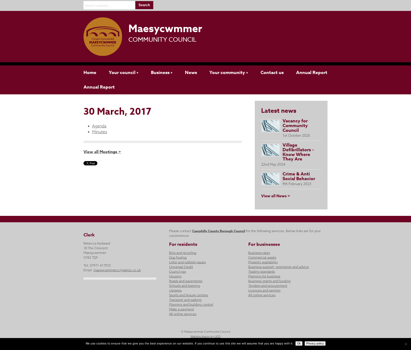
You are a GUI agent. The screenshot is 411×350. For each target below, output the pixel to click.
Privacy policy (315, 343)
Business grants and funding (269, 281)
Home (89, 72)
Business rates (259, 253)
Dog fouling (178, 257)
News (191, 72)
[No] (406, 344)
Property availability (263, 262)
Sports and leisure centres (188, 295)
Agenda (99, 126)
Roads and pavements (185, 281)
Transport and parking (185, 300)
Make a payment (181, 309)
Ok (299, 343)
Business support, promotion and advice (278, 267)
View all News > (275, 196)
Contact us (272, 72)
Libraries (175, 290)
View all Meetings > (102, 152)
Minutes (99, 131)
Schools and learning (184, 286)
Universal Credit (181, 267)
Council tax (177, 272)
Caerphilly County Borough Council (218, 231)
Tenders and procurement (267, 286)
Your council (122, 72)
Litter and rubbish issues (187, 262)
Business (160, 72)
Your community (227, 72)
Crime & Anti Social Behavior (299, 176)
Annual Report (311, 72)
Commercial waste (262, 257)
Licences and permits (264, 290)
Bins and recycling (182, 253)
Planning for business (264, 276)
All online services (182, 314)
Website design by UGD (206, 336)
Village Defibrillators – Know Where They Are (298, 152)
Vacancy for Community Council (295, 125)
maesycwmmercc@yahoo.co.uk (117, 270)
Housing (175, 276)
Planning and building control (191, 305)
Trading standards (261, 272)
